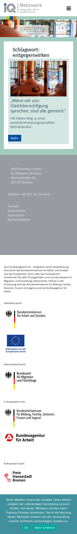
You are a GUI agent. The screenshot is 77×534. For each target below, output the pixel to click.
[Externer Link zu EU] (19, 354)
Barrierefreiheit (19, 219)
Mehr (15, 138)
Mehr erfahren (45, 527)
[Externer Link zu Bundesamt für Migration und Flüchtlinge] (24, 392)
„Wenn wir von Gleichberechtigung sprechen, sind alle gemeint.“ (38, 106)
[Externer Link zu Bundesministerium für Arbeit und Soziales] (28, 330)
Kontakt (13, 206)
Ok (26, 527)
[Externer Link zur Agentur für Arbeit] (25, 453)
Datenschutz (17, 210)
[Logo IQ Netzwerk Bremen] (23, 12)
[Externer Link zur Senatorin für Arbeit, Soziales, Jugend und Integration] (22, 491)
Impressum (16, 215)
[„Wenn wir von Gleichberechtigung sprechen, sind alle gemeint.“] (38, 78)
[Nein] (72, 514)
